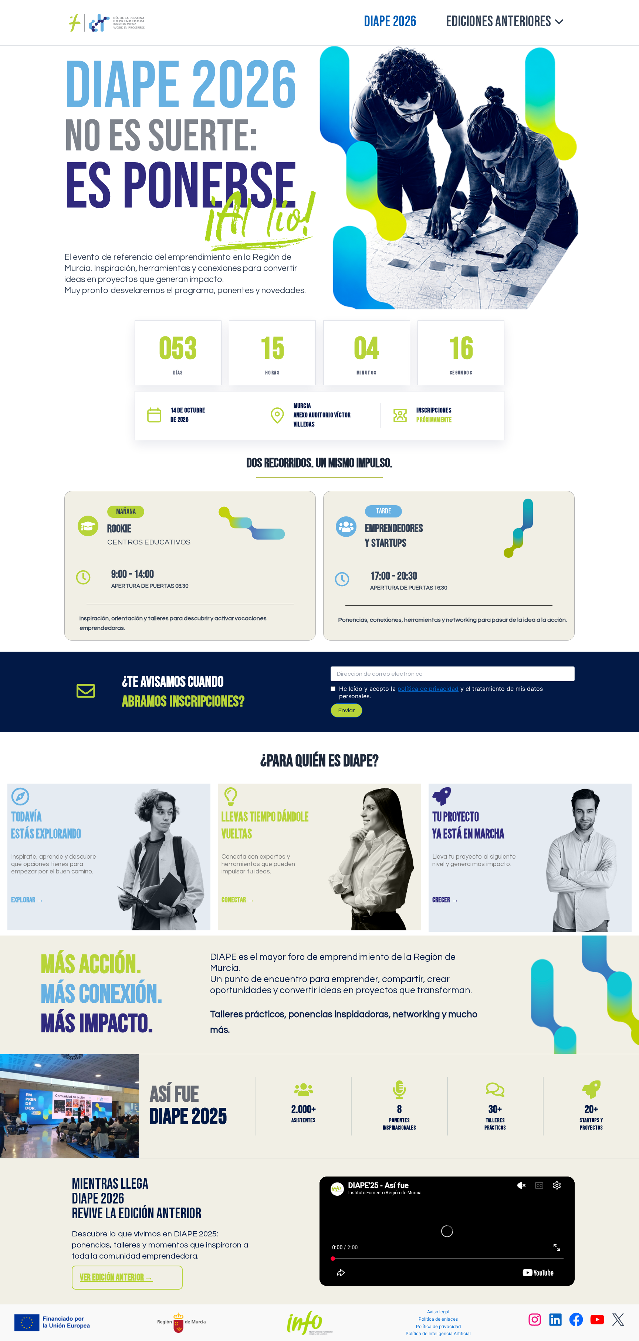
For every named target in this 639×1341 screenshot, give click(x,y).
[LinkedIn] (555, 1323)
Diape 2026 (390, 21)
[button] (557, 21)
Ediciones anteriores (498, 21)
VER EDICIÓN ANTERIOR (116, 1277)
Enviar (346, 710)
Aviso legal (438, 1311)
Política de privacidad (438, 1326)
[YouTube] (597, 1323)
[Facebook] (576, 1323)
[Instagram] (535, 1323)
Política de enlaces (438, 1319)
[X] (618, 1323)
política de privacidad (428, 688)
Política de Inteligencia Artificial (438, 1333)
